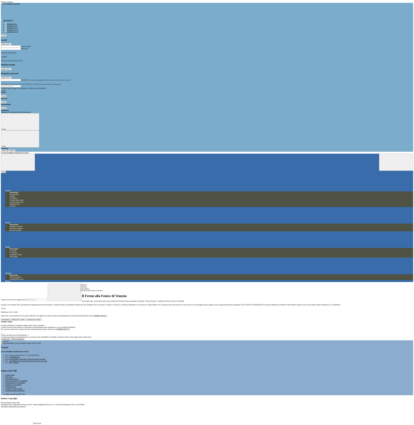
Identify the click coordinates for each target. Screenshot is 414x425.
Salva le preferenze (18, 339)
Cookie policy (10, 375)
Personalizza (6, 319)
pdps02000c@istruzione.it (27, 359)
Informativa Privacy (12, 379)
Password (24, 49)
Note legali (9, 377)
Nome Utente (25, 46)
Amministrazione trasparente (15, 390)
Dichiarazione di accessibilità (15, 383)
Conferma (12, 150)
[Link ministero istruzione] (10, 4)
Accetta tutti (34, 319)
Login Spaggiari (56, 84)
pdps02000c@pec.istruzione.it (28, 361)
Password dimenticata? (8, 53)
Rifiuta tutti (18, 319)
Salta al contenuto (7, 2)
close (3, 172)
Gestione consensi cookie (13, 389)
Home (84, 285)
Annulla (4, 150)
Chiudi (4, 96)
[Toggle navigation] (18, 162)
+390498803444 (14, 357)
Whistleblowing (10, 387)
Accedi (4, 35)
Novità (84, 287)
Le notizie (85, 288)
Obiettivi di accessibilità (13, 385)
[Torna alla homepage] (207, 153)
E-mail (23, 80)
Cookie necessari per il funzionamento (14, 335)
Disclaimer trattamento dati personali (13, 406)
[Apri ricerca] (396, 162)
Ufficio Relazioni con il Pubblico (16, 381)
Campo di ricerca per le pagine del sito (14, 300)
